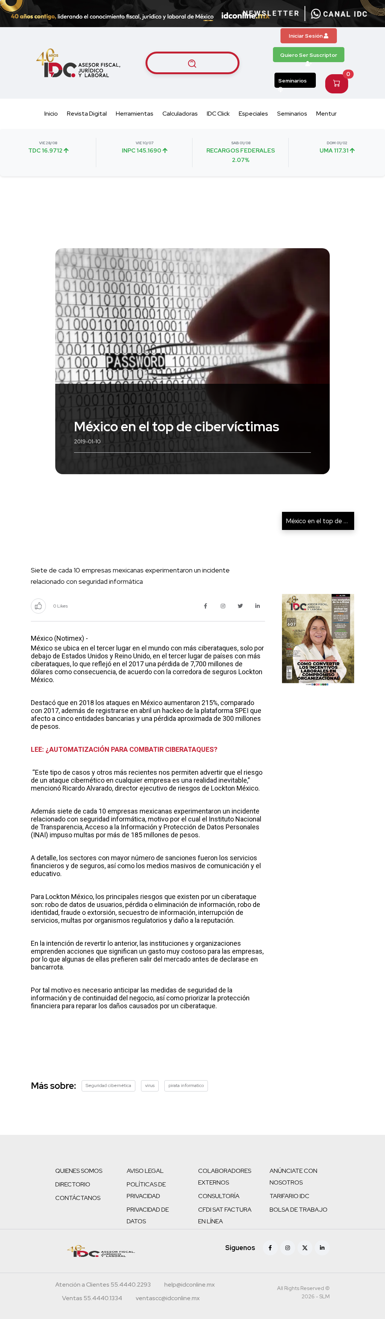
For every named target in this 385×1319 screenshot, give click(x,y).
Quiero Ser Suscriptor (308, 55)
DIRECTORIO (72, 1184)
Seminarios (292, 80)
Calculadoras (180, 114)
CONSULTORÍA (218, 1196)
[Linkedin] (322, 1247)
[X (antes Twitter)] (304, 1247)
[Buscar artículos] (192, 63)
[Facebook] (270, 1247)
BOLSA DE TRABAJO (298, 1210)
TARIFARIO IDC (289, 1196)
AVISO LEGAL (145, 1171)
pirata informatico (186, 1085)
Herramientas (134, 114)
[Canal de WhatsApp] (339, 13)
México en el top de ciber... (323, 521)
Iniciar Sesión (306, 35)
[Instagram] (287, 1247)
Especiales (253, 114)
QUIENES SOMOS (78, 1171)
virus (150, 1085)
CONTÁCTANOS (77, 1198)
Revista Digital (87, 114)
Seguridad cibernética (108, 1085)
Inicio (51, 114)
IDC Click (218, 114)
